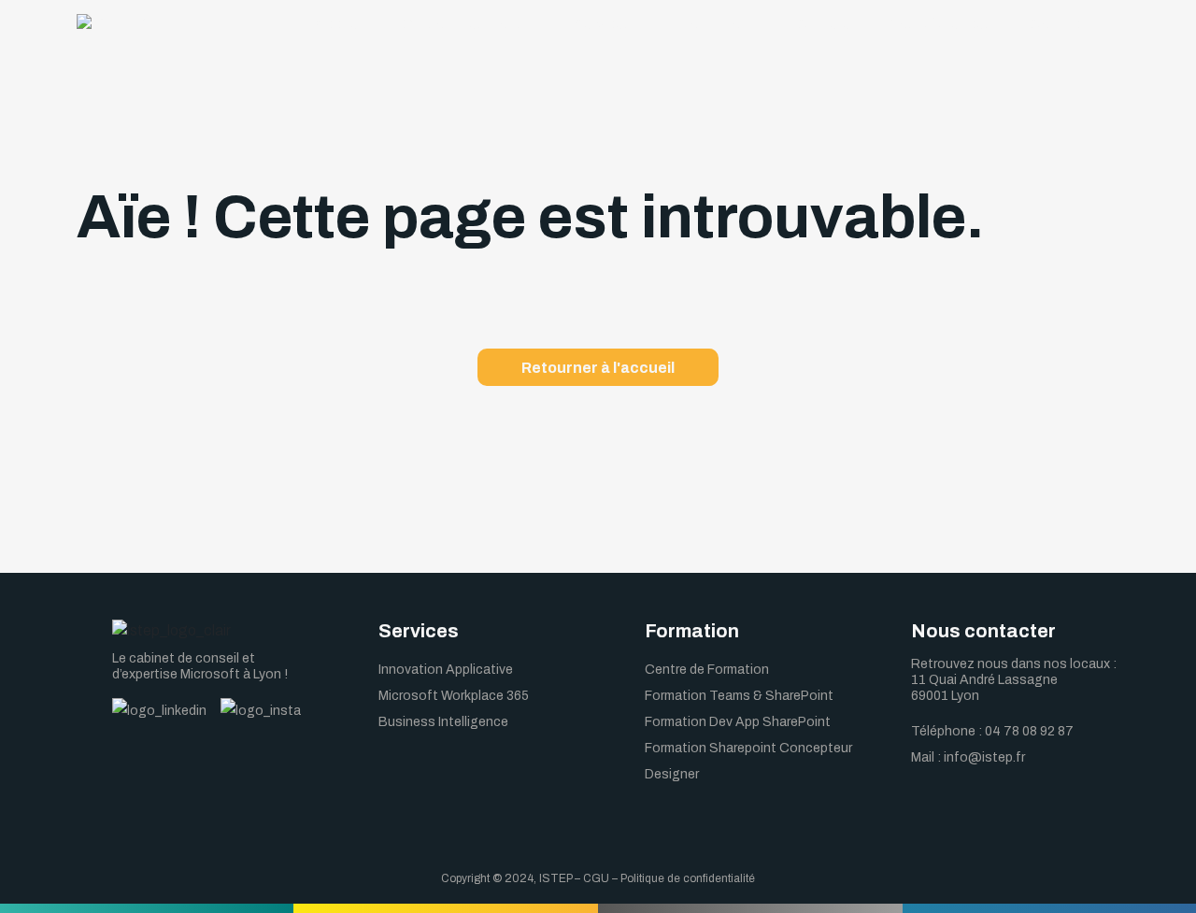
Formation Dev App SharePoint (738, 722)
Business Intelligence (443, 722)
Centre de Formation (707, 670)
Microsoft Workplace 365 (453, 696)
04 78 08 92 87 (1029, 731)
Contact (1058, 24)
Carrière (823, 24)
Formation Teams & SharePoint (739, 696)
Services (602, 24)
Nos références (940, 24)
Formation (714, 24)
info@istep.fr (984, 757)
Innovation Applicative (445, 670)
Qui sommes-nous (462, 24)
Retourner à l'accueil (598, 368)
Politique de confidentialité (687, 878)
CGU (596, 878)
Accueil (338, 24)
